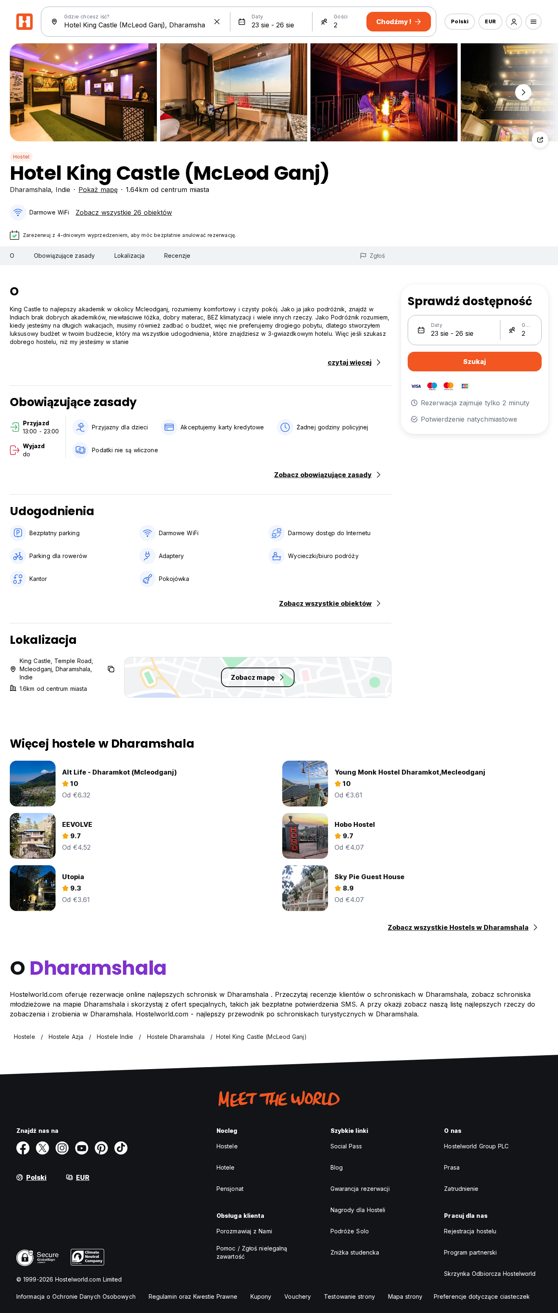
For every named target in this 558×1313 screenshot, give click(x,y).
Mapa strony (405, 1296)
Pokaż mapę (98, 189)
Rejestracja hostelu (470, 1231)
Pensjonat (230, 1188)
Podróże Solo (349, 1231)
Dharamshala (30, 189)
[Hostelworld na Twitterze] (42, 1147)
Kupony (261, 1296)
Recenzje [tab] (177, 255)
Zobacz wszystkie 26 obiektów (124, 212)
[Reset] (217, 21)
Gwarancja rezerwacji (360, 1188)
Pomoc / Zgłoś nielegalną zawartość (252, 1252)
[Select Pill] (514, 21)
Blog (336, 1167)
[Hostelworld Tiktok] (120, 1147)
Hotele (226, 1167)
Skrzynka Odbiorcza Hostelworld (490, 1273)
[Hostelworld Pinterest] (101, 1147)
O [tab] (12, 255)
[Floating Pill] (523, 92)
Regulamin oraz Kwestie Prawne (193, 1296)
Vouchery (297, 1296)
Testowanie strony (349, 1296)
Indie (63, 189)
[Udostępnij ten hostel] (540, 140)
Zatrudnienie (461, 1188)
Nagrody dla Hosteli (358, 1209)
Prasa (452, 1167)
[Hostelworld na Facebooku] (22, 1147)
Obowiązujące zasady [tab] (64, 255)
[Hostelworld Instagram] (62, 1147)
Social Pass (346, 1146)
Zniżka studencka (354, 1252)
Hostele (227, 1146)
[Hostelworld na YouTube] (81, 1147)
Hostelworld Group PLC (476, 1146)
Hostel (21, 157)
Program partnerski (470, 1252)
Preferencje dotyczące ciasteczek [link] (482, 1296)
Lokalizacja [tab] (129, 255)
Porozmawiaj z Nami (244, 1231)
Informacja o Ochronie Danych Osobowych (76, 1296)
